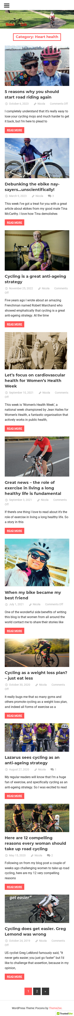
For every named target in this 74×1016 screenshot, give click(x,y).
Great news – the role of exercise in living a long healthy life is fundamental (33, 488)
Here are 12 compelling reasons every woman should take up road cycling (35, 843)
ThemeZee (55, 1008)
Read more (14, 130)
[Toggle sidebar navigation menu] (6, 5)
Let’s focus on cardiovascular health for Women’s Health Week (35, 380)
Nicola (41, 103)
